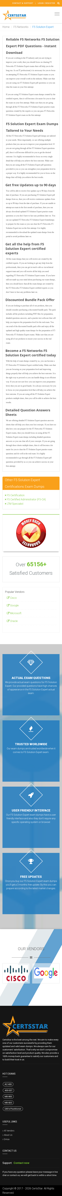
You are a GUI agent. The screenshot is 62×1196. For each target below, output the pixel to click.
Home (6, 26)
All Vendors (9, 1130)
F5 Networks (21, 26)
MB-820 (8, 1102)
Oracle (13, 621)
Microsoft (15, 613)
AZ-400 (8, 1084)
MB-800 (8, 1096)
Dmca (6, 1139)
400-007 (8, 1090)
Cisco (13, 597)
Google (14, 605)
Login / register (46, 3)
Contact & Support (22, 3)
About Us (8, 1135)
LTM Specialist (14, 503)
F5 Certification (15, 495)
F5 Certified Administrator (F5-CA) (26, 499)
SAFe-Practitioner (13, 1109)
